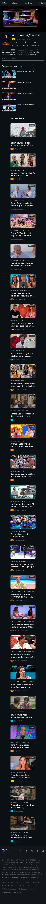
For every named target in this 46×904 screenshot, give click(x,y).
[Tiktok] (26, 851)
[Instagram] (38, 851)
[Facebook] (21, 851)
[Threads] (32, 851)
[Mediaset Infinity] (4, 3)
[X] (43, 851)
